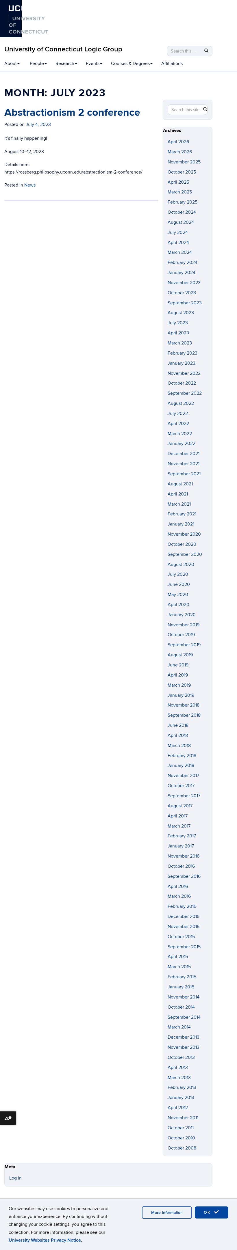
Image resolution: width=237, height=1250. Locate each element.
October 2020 (182, 544)
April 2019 (178, 675)
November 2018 (183, 705)
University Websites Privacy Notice (45, 1240)
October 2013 (181, 1057)
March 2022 (180, 434)
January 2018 (181, 765)
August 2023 (181, 313)
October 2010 (181, 1138)
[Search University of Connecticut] (53, 14)
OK (208, 1212)
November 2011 (183, 1118)
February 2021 (182, 514)
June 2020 (179, 584)
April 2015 (178, 957)
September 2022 (185, 393)
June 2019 (178, 665)
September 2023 (185, 303)
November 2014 (183, 997)
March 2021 (179, 504)
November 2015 (183, 926)
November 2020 (184, 534)
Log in (15, 1178)
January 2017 (181, 846)
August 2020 (181, 564)
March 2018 (179, 745)
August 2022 (181, 403)
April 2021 (178, 494)
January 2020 (182, 615)
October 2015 (181, 937)
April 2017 (178, 816)
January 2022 (181, 443)
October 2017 (181, 786)
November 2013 (183, 1047)
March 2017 (179, 826)
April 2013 (178, 1067)
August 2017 (180, 806)
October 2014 (181, 1007)
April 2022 (178, 423)
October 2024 (182, 212)
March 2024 (180, 252)
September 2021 (184, 474)
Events (92, 63)
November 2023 (184, 283)
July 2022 (178, 413)
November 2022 (184, 373)
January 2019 (181, 695)
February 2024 (182, 262)
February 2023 (182, 353)
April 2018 (178, 735)
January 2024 (181, 272)
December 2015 (183, 916)
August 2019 (180, 655)
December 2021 (183, 454)
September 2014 (184, 1017)
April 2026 (178, 142)
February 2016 (182, 906)
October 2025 (182, 172)
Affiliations (172, 63)
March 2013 (179, 1078)
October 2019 (181, 635)
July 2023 (178, 323)
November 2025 (184, 162)
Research (64, 63)
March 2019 (179, 685)
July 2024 (178, 232)
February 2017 (182, 836)
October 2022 (182, 383)
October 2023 (182, 293)
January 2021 (181, 524)
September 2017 (184, 796)
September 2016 (184, 876)
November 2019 (183, 625)
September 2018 (184, 715)
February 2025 (182, 202)
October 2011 (181, 1128)
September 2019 (184, 645)
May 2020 (178, 594)
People (37, 63)
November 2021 (183, 464)
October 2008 (182, 1148)
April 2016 (178, 886)
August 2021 (180, 484)
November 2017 (183, 775)
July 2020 (178, 574)
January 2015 (181, 987)
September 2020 (185, 554)
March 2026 (180, 152)
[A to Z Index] (53, 23)
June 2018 (178, 725)
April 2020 (178, 605)
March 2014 (179, 1027)
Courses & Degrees (130, 63)
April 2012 (178, 1108)
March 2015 (179, 967)
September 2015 (184, 947)
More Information (167, 1212)
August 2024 (181, 222)
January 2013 (181, 1097)
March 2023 (180, 343)
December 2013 (183, 1037)
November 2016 (183, 856)
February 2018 (182, 756)
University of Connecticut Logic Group (63, 49)
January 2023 (181, 363)
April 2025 (178, 182)
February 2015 (182, 977)
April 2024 (178, 242)
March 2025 (180, 192)
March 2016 (179, 896)
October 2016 (181, 866)
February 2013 (182, 1087)
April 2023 (178, 333)
